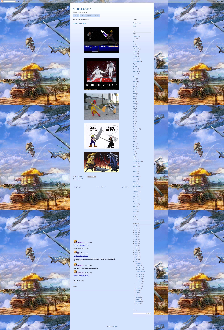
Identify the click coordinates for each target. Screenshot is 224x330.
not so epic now (141, 271)
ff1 (133, 89)
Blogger (115, 326)
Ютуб (134, 26)
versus (134, 211)
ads (134, 43)
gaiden (134, 144)
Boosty (76, 15)
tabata (134, 196)
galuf (134, 146)
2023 (136, 232)
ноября (138, 265)
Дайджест (88, 15)
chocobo (135, 51)
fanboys (135, 81)
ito (133, 151)
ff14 (134, 106)
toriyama (135, 204)
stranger (135, 194)
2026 (136, 226)
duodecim (135, 69)
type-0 (134, 206)
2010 (136, 261)
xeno (134, 219)
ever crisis (135, 71)
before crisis (136, 49)
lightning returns (137, 161)
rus (134, 189)
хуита (134, 38)
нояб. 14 (140, 274)
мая (137, 295)
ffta (134, 141)
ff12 (134, 99)
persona (135, 179)
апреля (138, 297)
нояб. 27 (140, 267)
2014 (136, 252)
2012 (136, 257)
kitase (134, 159)
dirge (134, 64)
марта (138, 299)
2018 (136, 243)
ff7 (82, 179)
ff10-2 (134, 94)
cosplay (135, 56)
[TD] (78, 176)
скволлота (136, 36)
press (134, 181)
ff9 (133, 134)
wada (134, 214)
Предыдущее (125, 187)
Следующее (77, 187)
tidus (134, 201)
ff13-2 (134, 104)
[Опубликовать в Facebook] (93, 177)
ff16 (134, 111)
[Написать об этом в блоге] (90, 177)
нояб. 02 (140, 281)
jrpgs (134, 154)
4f (133, 33)
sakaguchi (135, 191)
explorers (135, 73)
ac (133, 41)
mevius (135, 169)
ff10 (134, 91)
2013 (136, 254)
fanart (79, 179)
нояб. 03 (140, 278)
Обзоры (96, 15)
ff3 (133, 116)
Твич (134, 24)
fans (134, 86)
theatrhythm (136, 199)
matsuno (135, 166)
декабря (138, 263)
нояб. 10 (140, 276)
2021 (136, 237)
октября (138, 283)
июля (137, 290)
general (135, 149)
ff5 (133, 121)
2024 (136, 230)
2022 (136, 234)
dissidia (135, 66)
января (138, 303)
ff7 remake (135, 129)
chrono (134, 54)
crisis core (135, 59)
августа (138, 288)
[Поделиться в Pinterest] (95, 177)
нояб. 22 (140, 269)
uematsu (135, 209)
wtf (133, 216)
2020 (136, 239)
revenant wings (137, 186)
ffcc (134, 136)
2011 (136, 259)
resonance (135, 184)
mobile (134, 171)
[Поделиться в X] (92, 177)
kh (133, 156)
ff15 (134, 109)
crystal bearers (137, 61)
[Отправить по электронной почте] (88, 177)
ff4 (133, 119)
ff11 (134, 96)
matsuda (135, 164)
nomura (135, 174)
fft (133, 139)
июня (137, 292)
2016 (136, 248)
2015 (136, 250)
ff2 (133, 114)
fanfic (134, 84)
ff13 (134, 101)
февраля (138, 301)
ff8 (133, 131)
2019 (136, 241)
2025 (136, 228)
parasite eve (136, 176)
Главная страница (101, 187)
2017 (136, 245)
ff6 (133, 124)
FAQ (82, 15)
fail (133, 76)
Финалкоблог (82, 9)
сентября (138, 286)
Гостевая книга (137, 23)
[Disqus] (101, 214)
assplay (135, 46)
